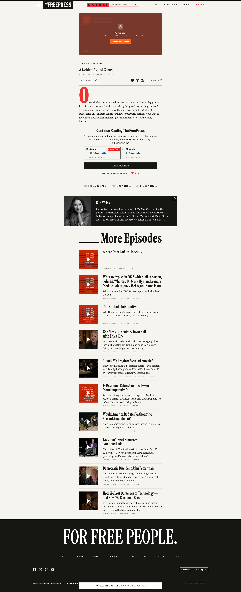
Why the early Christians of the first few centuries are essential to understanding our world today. (130, 313)
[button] (95, 185)
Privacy (186, 583)
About (97, 556)
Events (176, 556)
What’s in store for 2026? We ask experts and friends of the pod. (131, 293)
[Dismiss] (158, 585)
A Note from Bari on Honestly (122, 252)
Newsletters (171, 5)
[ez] (39, 5)
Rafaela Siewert (138, 377)
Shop (145, 556)
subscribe (140, 585)
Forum (156, 5)
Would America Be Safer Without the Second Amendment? (127, 416)
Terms (191, 583)
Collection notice (201, 583)
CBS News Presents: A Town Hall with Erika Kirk (124, 334)
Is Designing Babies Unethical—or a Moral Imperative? (127, 388)
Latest (65, 556)
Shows (160, 556)
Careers (113, 556)
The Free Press (126, 431)
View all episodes (93, 63)
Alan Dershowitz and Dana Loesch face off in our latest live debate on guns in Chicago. (132, 425)
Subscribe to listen (120, 41)
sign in (125, 585)
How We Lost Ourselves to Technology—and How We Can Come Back (130, 495)
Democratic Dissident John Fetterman (128, 468)
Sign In (186, 5)
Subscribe (200, 5)
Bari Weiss (100, 74)
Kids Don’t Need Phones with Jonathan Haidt (122, 442)
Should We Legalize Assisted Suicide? (128, 361)
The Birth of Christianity (119, 307)
